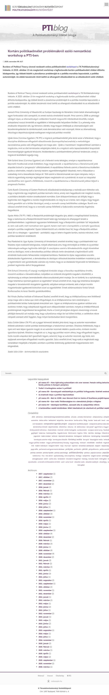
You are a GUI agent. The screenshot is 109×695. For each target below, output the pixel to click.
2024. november (45, 640)
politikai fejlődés (48, 452)
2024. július (43, 637)
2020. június (43, 547)
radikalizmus (37, 456)
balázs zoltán (43, 420)
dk (75, 427)
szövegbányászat (37, 459)
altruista (73, 417)
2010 (33, 417)
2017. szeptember (46, 474)
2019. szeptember (46, 530)
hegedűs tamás (62, 433)
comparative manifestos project (78, 424)
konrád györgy (95, 436)
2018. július (43, 507)
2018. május (43, 500)
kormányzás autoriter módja (43, 439)
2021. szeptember (46, 583)
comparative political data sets (99, 424)
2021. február (44, 563)
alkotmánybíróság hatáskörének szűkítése (57, 417)
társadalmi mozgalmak (73, 459)
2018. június (43, 504)
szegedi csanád (96, 456)
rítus (43, 456)
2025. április (43, 653)
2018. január (44, 487)
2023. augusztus (45, 630)
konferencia (86, 436)
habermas (42, 433)
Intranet (50, 676)
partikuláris (77, 449)
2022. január (44, 597)
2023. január (44, 617)
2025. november (45, 663)
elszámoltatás (52, 430)
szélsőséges (105, 456)
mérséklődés (91, 442)
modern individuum (41, 446)
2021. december (45, 593)
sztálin (46, 459)
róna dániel (49, 456)
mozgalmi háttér (54, 446)
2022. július (43, 610)
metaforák (99, 442)
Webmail (41, 676)
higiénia (80, 433)
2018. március (44, 493)
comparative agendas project (55, 424)
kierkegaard (78, 436)
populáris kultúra (96, 452)
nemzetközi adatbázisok (86, 446)
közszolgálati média (96, 439)
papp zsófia (34, 449)
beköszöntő (52, 420)
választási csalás (79, 462)
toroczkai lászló (93, 459)
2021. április (43, 570)
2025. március (44, 650)
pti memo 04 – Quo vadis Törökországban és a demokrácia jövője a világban (70, 401)
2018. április (43, 497)
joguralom (37, 436)
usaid (62, 462)
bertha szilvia (78, 420)
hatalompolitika (51, 433)
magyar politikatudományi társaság (57, 442)
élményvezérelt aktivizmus (38, 430)
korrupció (86, 439)
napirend (74, 446)
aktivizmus (39, 417)
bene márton (69, 420)
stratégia (78, 456)
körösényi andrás (75, 439)
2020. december (45, 557)
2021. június (43, 573)
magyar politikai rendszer (37, 442)
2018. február (44, 490)
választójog (102, 462)
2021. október (44, 587)
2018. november (45, 517)
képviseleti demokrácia (65, 436)
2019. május (43, 524)
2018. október (44, 514)
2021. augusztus (45, 580)
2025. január (44, 643)
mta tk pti (67, 446)
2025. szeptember (46, 660)
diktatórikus (63, 427)
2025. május (43, 657)
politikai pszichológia (61, 452)
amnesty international (84, 417)
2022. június (43, 607)
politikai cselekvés (36, 452)
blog (85, 420)
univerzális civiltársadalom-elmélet (49, 462)
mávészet (83, 442)
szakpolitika (86, 456)
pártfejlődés (69, 449)
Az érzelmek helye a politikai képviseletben (56, 395)
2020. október (44, 550)
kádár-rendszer (46, 436)
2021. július (43, 577)
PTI (54, 27)
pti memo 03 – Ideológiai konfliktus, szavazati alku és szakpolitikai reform (69, 405)
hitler (85, 433)
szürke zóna (53, 459)
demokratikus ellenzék (40, 427)
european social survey (95, 430)
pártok (85, 449)
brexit (103, 420)
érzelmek (60, 430)
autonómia (34, 420)
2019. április (43, 520)
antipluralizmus (97, 417)
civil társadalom (38, 424)
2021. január (44, 560)
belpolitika (60, 420)
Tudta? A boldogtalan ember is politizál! (55, 388)
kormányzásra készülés (60, 439)
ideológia (98, 433)
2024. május (43, 633)
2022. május (43, 603)
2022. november (45, 613)
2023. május (43, 620)
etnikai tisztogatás (70, 430)
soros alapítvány (69, 456)
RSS (69, 676)
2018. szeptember (46, 510)
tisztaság (84, 459)
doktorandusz (81, 427)
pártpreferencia (94, 449)
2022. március (44, 600)
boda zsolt (97, 420)
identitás (91, 433)
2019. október (44, 533)
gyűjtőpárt (34, 433)
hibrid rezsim (72, 433)
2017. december (45, 484)
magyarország (74, 442)
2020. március (44, 543)
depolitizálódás (53, 427)
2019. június (43, 527)
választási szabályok (92, 462)
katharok (54, 436)
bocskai (90, 420)
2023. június (43, 623)
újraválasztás (32, 462)
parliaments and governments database (51, 449)
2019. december (45, 537)
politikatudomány (76, 452)
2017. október (44, 477)
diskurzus (70, 427)
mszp (61, 446)
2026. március (44, 667)
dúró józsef (90, 427)
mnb (32, 446)
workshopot (71, 66)
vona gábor (81, 465)
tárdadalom (61, 459)
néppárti (97, 446)
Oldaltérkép (60, 676)
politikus (87, 452)
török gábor (103, 459)
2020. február (44, 540)
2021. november (45, 590)
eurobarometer (82, 430)
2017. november (45, 480)
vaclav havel (69, 462)
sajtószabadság (58, 456)
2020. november (45, 553)
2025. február (44, 647)
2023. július (43, 627)
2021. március (44, 567)
